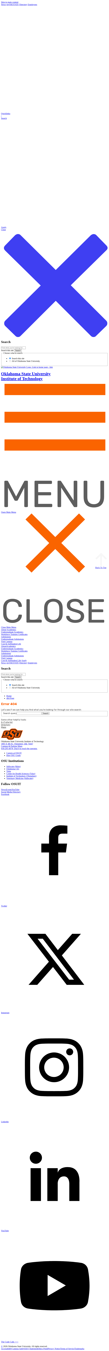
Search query (10, 713)
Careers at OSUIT (14, 753)
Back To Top (100, 568)
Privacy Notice (54, 1349)
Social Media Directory (11, 792)
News (3, 4)
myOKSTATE (13, 4)
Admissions (6, 637)
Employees (32, 4)
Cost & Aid (6, 644)
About (3, 630)
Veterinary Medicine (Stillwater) (19, 778)
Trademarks (79, 1349)
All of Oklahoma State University (25, 361)
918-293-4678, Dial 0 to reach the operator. (19, 748)
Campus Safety (18, 1349)
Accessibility (6, 1349)
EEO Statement (31, 1349)
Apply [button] (24, 660)
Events (9, 789)
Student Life (16, 644)
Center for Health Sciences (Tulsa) (20, 773)
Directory (23, 4)
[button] (54, 116)
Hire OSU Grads (13, 755)
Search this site (7, 350)
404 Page (10, 698)
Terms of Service (67, 1349)
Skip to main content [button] (9, 2)
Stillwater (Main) (13, 766)
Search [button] (45, 713)
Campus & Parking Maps (11, 746)
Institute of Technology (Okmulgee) (21, 776)
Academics (11, 630)
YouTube (15, 789)
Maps (3, 727)
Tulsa (8, 771)
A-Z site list (7, 722)
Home (9, 696)
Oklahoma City (12, 769)
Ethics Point (43, 1349)
